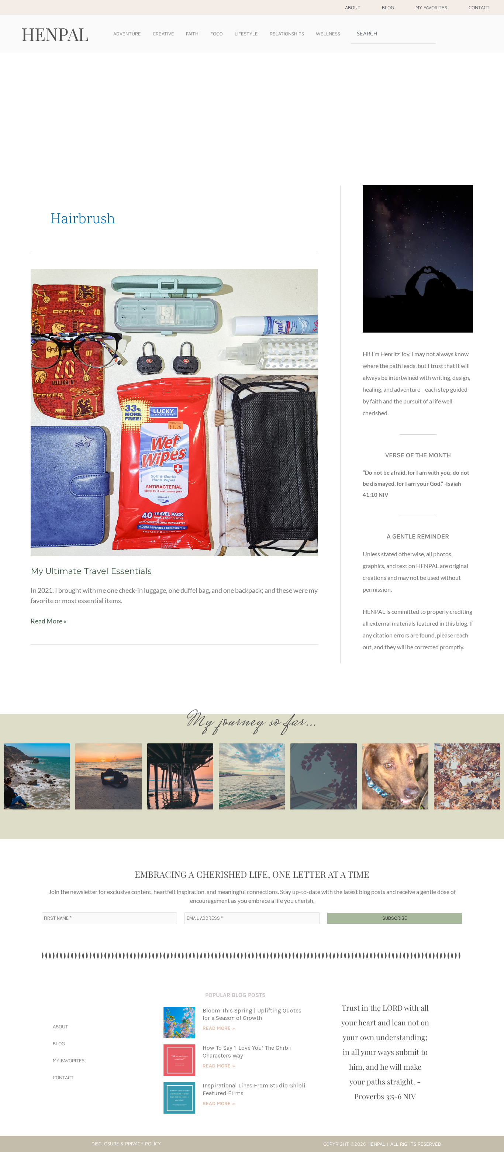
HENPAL (55, 33)
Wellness (328, 34)
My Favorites (431, 7)
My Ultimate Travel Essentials (91, 571)
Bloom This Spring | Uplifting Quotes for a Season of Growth (252, 1014)
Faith (192, 34)
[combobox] (393, 33)
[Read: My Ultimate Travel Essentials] (174, 412)
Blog (388, 7)
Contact (479, 7)
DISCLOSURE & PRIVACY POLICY (126, 1143)
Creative (163, 34)
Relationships (287, 34)
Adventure (127, 34)
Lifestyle (246, 34)
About (352, 7)
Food (216, 34)
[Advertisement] (252, 107)
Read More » (48, 620)
